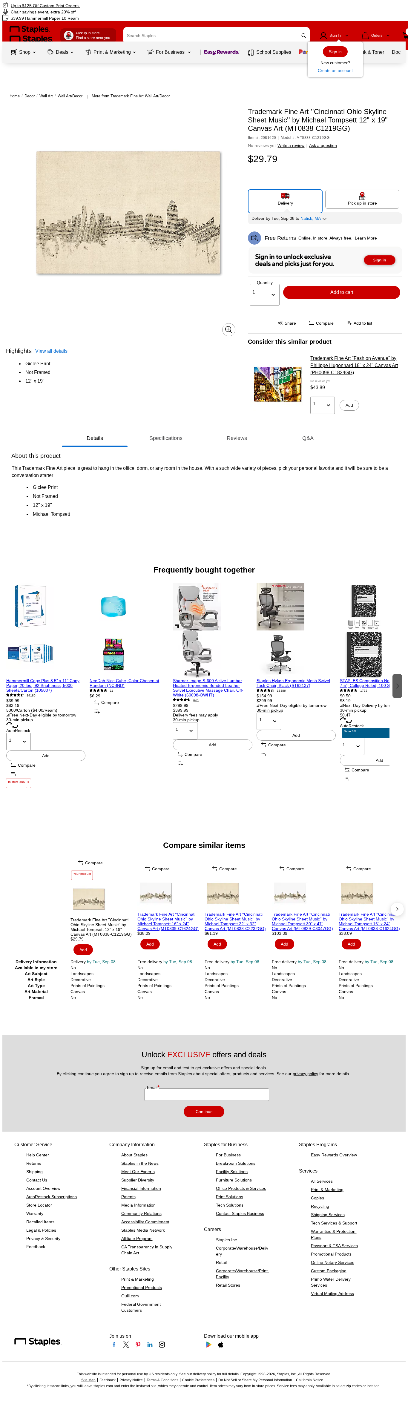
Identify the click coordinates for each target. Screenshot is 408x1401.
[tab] (95, 438)
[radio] (285, 198)
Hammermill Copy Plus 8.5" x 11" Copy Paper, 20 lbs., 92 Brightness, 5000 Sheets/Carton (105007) (42, 685)
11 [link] (111, 690)
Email (153, 1087)
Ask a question (323, 145)
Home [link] (15, 96)
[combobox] (216, 35)
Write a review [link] (290, 145)
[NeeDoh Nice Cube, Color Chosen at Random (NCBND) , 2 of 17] (129, 630)
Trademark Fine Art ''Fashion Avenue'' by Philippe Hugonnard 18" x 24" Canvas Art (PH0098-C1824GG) (354, 365)
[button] (304, 35)
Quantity (265, 282)
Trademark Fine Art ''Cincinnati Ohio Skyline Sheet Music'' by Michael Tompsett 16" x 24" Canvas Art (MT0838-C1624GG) (369, 921)
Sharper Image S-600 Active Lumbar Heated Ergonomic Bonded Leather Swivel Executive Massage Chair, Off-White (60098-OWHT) (208, 687)
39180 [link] (31, 695)
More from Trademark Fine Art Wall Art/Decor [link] (131, 96)
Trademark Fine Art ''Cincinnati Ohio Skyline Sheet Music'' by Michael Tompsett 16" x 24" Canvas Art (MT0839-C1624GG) (168, 921)
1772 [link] (363, 690)
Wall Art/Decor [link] (70, 96)
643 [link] (196, 700)
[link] (69, 5)
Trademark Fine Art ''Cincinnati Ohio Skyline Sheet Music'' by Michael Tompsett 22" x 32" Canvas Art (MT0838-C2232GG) (235, 921)
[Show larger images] (228, 329)
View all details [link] (51, 351)
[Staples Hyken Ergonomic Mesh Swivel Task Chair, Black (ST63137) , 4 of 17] (296, 630)
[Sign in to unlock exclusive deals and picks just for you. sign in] (325, 260)
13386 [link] (281, 690)
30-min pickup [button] (19, 719)
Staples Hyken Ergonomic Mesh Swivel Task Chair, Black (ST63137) (293, 683)
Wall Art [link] (46, 96)
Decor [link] (29, 96)
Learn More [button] (366, 238)
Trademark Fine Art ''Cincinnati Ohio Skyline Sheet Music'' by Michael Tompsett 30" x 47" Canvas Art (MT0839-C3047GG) (302, 921)
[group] (46, 685)
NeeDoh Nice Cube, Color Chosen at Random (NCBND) (124, 683)
